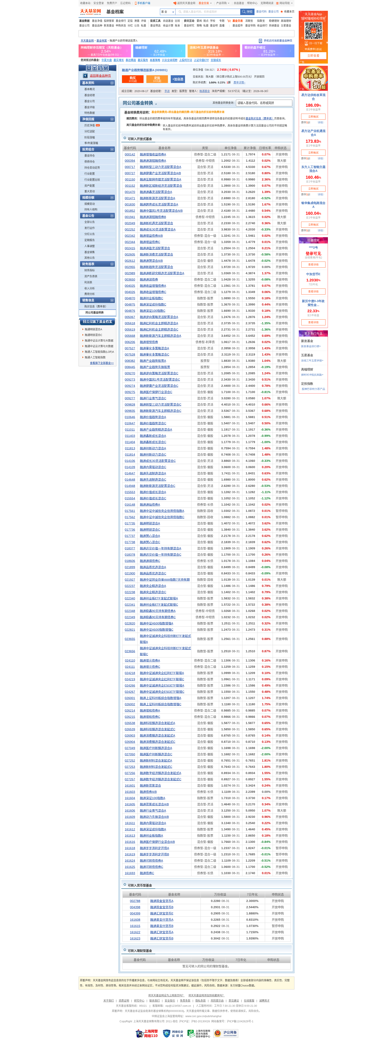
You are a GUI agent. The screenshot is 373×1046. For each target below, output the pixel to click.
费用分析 (89, 294)
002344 (130, 242)
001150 (130, 179)
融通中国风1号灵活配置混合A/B (161, 210)
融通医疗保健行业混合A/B (157, 842)
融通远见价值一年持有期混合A (160, 548)
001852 (130, 210)
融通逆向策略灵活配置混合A (159, 317)
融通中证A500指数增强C (156, 629)
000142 (130, 154)
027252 (130, 760)
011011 (130, 429)
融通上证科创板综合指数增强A (160, 698)
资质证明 (124, 1000)
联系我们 (154, 1000)
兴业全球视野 (169, 60)
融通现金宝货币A (161, 901)
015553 (130, 492)
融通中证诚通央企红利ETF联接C (162, 679)
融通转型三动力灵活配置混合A (160, 167)
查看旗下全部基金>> (102, 363)
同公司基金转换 (94, 312)
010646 (130, 417)
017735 (130, 523)
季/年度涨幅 (91, 143)
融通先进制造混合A (153, 473)
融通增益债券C (150, 242)
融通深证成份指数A (153, 829)
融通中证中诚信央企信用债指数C (162, 517)
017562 (130, 517)
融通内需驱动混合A (153, 823)
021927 (130, 579)
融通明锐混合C (93, 335)
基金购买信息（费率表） (260, 118)
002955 (130, 267)
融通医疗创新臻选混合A (156, 748)
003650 (130, 279)
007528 (130, 354)
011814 (130, 454)
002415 (130, 248)
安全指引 (170, 1000)
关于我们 (108, 1000)
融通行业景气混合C (153, 398)
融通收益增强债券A (153, 285)
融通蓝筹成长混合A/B (154, 804)
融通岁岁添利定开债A (154, 848)
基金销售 (89, 252)
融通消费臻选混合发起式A (157, 735)
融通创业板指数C (151, 298)
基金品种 (97, 25)
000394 (130, 160)
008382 (130, 360)
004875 (130, 304)
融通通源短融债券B (153, 217)
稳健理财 (274, 20)
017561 (130, 511)
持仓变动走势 (92, 167)
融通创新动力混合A (153, 448)
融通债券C (147, 873)
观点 (206, 20)
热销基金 (274, 25)
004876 (130, 310)
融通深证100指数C (152, 310)
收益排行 (262, 25)
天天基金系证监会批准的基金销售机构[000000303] (154, 1011)
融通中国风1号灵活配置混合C (160, 379)
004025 (130, 285)
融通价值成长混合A (153, 492)
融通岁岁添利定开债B (154, 854)
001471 (130, 198)
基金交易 (204, 3)
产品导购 (221, 3)
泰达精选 (131, 60)
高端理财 (286, 20)
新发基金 (109, 25)
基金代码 (261, 11)
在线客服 (249, 1000)
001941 (130, 217)
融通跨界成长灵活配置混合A (159, 204)
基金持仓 (89, 155)
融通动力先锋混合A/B (154, 817)
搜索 (247, 12)
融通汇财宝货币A (161, 932)
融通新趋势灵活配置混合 (156, 267)
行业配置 (89, 173)
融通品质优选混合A (153, 567)
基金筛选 (155, 25)
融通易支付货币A (161, 919)
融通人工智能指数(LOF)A (99, 351)
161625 (130, 867)
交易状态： (228, 76)
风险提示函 (217, 1000)
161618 (130, 848)
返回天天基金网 (186, 3)
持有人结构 (90, 209)
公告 (136, 25)
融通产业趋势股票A (153, 360)
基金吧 (214, 25)
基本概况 (89, 89)
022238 (130, 592)
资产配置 (89, 185)
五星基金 (286, 25)
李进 (167, 91)
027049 (130, 748)
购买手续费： (219, 82)
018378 (130, 554)
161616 (130, 842)
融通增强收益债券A (153, 154)
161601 (130, 785)
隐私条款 (200, 1000)
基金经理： (160, 91)
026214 (130, 710)
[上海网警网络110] (147, 1033)
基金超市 (237, 25)
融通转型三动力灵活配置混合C (160, 404)
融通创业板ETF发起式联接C (159, 604)
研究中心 (139, 1000)
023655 (130, 639)
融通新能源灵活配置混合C (157, 486)
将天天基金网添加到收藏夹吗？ (206, 995)
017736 (130, 529)
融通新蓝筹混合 (150, 785)
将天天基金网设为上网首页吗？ (166, 995)
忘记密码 (125, 3)
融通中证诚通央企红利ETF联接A (162, 673)
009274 (130, 385)
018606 (130, 561)
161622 (135, 932)
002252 (130, 229)
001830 (130, 204)
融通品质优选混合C (153, 573)
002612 (130, 260)
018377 (130, 548)
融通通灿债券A (150, 504)
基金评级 (89, 107)
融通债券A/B (148, 792)
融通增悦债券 (149, 342)
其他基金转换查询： (224, 102)
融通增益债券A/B (151, 235)
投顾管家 (109, 20)
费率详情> (239, 82)
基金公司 (273, 11)
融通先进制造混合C (153, 479)
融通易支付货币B (161, 926)
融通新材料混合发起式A (156, 760)
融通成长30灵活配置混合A (157, 229)
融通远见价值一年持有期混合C (160, 554)
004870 (130, 298)
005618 (130, 323)
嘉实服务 (143, 60)
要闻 (199, 20)
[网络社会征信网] (173, 1033)
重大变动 (89, 191)
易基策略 (155, 60)
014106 (130, 461)
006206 (130, 342)
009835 (130, 410)
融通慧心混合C (150, 542)
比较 (177, 20)
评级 (143, 20)
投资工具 (155, 20)
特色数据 (89, 112)
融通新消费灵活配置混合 (156, 254)
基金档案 (115, 11)
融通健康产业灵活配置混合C (159, 385)
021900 (130, 573)
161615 (135, 926)
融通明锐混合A (93, 329)
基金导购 (250, 25)
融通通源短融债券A (153, 160)
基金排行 (121, 20)
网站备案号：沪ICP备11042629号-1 (232, 1021)
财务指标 (89, 270)
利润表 (88, 282)
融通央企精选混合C (153, 592)
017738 (130, 542)
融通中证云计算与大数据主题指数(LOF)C (99, 341)
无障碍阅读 (267, 3)
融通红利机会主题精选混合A (159, 323)
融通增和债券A (150, 710)
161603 (130, 792)
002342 (130, 235)
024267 (130, 691)
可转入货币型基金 (140, 885)
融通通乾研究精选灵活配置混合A (162, 273)
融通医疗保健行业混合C (156, 392)
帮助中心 (252, 3)
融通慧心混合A (150, 536)
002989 (130, 273)
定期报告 (89, 240)
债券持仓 (89, 161)
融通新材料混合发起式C (156, 766)
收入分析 (89, 288)
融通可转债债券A (151, 860)
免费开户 (112, 3)
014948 (130, 486)
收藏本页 (287, 11)
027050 (130, 754)
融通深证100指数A (152, 798)
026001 (130, 698)
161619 (130, 854)
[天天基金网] (91, 12)
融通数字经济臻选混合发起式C (160, 779)
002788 (135, 901)
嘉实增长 (119, 60)
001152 (130, 185)
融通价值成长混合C (153, 498)
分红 (130, 25)
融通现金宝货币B (161, 907)
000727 (130, 173)
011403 (130, 436)
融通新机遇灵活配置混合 (156, 223)
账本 (177, 25)
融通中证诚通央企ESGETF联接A (162, 685)
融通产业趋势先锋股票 (155, 367)
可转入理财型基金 (140, 950)
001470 (130, 192)
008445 (130, 367)
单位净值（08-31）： (216, 69)
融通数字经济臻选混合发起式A (160, 773)
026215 (130, 716)
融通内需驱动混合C (153, 467)
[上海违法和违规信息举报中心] (199, 1033)
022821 (130, 629)
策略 (199, 25)
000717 (130, 167)
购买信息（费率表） (96, 306)
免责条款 (185, 1000)
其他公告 (89, 257)
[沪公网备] (225, 1033)
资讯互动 (189, 20)
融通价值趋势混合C (153, 423)
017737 (130, 536)
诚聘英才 (264, 1000)
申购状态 (121, 25)
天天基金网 (87, 40)
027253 (130, 766)
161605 (130, 804)
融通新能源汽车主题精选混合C (160, 410)
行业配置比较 (92, 179)
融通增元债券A (150, 660)
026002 (130, 704)
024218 (130, 673)
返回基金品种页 (100, 75)
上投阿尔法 (185, 60)
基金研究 (189, 25)
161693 (130, 873)
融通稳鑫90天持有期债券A (157, 611)
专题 (221, 20)
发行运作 (89, 228)
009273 (130, 379)
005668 (130, 335)
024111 (130, 666)
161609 (130, 817)
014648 (130, 479)
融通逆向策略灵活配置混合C (159, 373)
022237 (130, 586)
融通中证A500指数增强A (156, 623)
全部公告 (89, 222)
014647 (130, 473)
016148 (130, 504)
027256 (130, 773)
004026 (130, 292)
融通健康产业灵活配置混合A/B (160, 173)
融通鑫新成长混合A (153, 436)
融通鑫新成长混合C (153, 442)
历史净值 (89, 125)
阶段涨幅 (89, 137)
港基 (136, 20)
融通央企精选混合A (153, 586)
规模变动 (89, 203)
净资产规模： (241, 91)
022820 (130, 623)
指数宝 (261, 20)
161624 (130, 860)
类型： (179, 91)
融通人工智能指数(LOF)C (95, 358)
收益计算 (168, 25)
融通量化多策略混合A (154, 348)
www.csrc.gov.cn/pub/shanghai (203, 1016)
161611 (130, 823)
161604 (130, 798)
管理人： (199, 91)
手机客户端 (143, 3)
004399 (135, 913)
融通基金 (204, 91)
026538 (130, 723)
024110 (130, 660)
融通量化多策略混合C (154, 354)
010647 (130, 423)
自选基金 (239, 3)
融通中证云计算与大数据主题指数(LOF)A (99, 347)
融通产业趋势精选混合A (156, 429)
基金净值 (97, 20)
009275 (130, 392)
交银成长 (216, 60)
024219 (130, 679)
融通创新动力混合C (153, 454)
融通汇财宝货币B (161, 938)
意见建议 (234, 1000)
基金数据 (84, 20)
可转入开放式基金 (140, 139)
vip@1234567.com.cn (178, 1005)
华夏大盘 (106, 60)
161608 (135, 919)
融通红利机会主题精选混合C (159, 329)
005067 (130, 317)
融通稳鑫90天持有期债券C (158, 617)
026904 (130, 741)
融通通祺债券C (150, 561)
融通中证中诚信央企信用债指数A (162, 511)
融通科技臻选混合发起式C (157, 729)
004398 (135, 907)
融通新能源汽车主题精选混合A (160, 335)
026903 (130, 735)
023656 (130, 651)
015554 (130, 498)
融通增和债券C (150, 716)
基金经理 (89, 95)
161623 (135, 938)
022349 (130, 617)
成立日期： (135, 91)
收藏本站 (85, 3)
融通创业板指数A (151, 835)
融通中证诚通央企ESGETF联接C (162, 691)
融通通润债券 (149, 279)
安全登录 (98, 3)
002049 (130, 223)
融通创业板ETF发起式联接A (159, 598)
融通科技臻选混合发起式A (157, 723)
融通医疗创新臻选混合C (156, 754)
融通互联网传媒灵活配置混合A (160, 179)
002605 (130, 254)
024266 (130, 685)
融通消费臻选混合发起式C (157, 741)
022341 (130, 604)
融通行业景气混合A (153, 810)
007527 (130, 348)
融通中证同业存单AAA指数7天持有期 (165, 579)
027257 (130, 779)
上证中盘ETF (201, 60)
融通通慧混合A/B (151, 260)
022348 (130, 611)
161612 (130, 829)
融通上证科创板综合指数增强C (160, 704)
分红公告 (89, 234)
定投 (130, 20)
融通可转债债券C (151, 867)
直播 (221, 25)
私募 (143, 25)
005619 (130, 329)
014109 (130, 467)
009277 (130, 398)
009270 (130, 373)
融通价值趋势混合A (153, 417)
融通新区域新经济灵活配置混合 (161, 185)
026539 (130, 729)
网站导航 (285, 3)
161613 (130, 835)
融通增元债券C (150, 666)
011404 (130, 442)
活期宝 (249, 20)
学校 (212, 20)
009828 (130, 404)
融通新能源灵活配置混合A (157, 198)
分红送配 (89, 131)
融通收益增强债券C (153, 292)
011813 (130, 448)
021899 (130, 567)
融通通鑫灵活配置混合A (156, 192)
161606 (130, 810)
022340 (130, 598)
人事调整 (89, 246)
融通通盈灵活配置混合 (155, 248)
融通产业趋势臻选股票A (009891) (145, 70)
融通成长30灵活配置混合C (158, 461)
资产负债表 (90, 276)
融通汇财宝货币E (161, 913)
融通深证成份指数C (153, 304)
